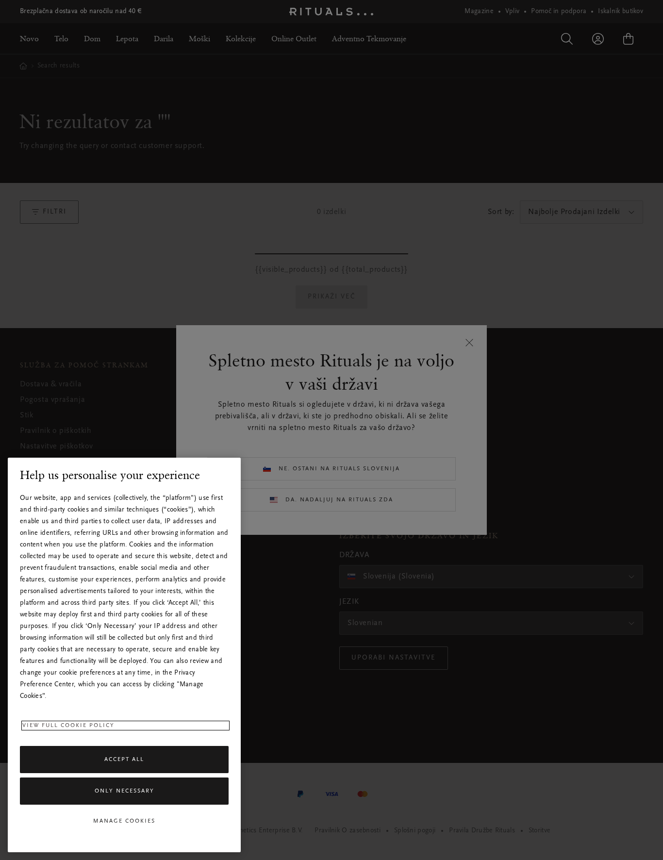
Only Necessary (124, 791)
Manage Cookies (124, 821)
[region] (124, 655)
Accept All (124, 759)
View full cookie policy (68, 725)
